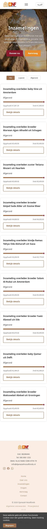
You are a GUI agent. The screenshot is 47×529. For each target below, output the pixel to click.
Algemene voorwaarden (16, 506)
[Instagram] (4, 469)
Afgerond (34, 78)
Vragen (23, 488)
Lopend (21, 78)
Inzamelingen (23, 484)
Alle (10, 78)
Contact (23, 495)
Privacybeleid (33, 506)
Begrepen (10, 525)
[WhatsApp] (12, 469)
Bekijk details (13, 112)
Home (23, 476)
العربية (39, 5)
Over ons (23, 480)
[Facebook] (8, 469)
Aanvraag (33, 53)
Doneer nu (14, 53)
